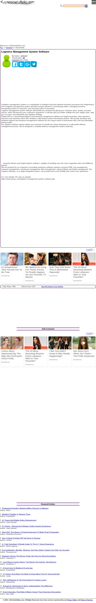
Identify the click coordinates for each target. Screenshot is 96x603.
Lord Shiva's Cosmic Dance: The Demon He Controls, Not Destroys (29, 562)
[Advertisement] (48, 26)
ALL (1, 48)
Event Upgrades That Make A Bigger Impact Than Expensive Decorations (32, 592)
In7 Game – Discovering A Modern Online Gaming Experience (26, 526)
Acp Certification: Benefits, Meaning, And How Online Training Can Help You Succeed (35, 550)
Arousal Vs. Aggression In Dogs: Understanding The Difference (28, 586)
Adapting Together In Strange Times (16, 514)
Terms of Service (87, 600)
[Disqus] (48, 401)
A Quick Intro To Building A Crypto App (18, 568)
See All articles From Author (52, 286)
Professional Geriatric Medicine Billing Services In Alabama (25, 508)
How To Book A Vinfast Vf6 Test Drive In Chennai (21, 538)
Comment (16, 60)
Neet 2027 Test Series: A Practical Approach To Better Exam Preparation (30, 532)
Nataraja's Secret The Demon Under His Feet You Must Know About (29, 556)
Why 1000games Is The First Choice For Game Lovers (24, 580)
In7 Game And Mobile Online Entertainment (19, 520)
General (9, 48)
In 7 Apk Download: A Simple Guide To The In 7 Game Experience (28, 544)
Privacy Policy (72, 600)
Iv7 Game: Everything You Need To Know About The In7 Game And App (31, 574)
